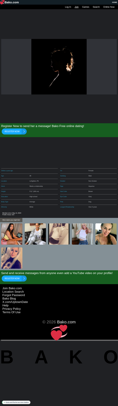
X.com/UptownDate (15, 302)
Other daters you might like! (11, 220)
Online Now (108, 7)
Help (5, 305)
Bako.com (66, 322)
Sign (61, 186)
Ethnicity (4, 207)
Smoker (62, 181)
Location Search (13, 291)
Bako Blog (9, 298)
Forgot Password (13, 295)
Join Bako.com (12, 288)
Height (3, 191)
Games (85, 7)
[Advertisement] (59, 22)
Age (2, 176)
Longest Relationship (67, 207)
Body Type (4, 202)
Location (4, 181)
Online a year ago (7, 170)
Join (77, 7)
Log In (68, 7)
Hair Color (63, 191)
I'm (61, 170)
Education (4, 196)
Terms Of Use (11, 312)
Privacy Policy (11, 308)
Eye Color (63, 196)
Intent (3, 186)
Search (96, 7)
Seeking (63, 176)
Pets (61, 202)
